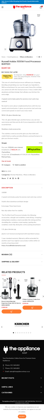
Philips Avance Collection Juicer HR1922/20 (31, 300)
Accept (22, 416)
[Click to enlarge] (5, 49)
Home (4, 57)
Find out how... (6, 157)
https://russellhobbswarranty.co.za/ (13, 245)
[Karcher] (22, 325)
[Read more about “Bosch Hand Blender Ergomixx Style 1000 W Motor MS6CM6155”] (11, 311)
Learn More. (18, 78)
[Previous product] (37, 57)
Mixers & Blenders (26, 57)
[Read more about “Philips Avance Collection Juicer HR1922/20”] (32, 308)
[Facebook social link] (8, 178)
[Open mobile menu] (2, 7)
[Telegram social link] (18, 178)
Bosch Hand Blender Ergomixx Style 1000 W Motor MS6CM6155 (11, 303)
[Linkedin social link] (15, 178)
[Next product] (41, 57)
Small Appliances (12, 57)
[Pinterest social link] (13, 178)
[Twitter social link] (10, 178)
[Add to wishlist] (18, 280)
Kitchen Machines (16, 175)
